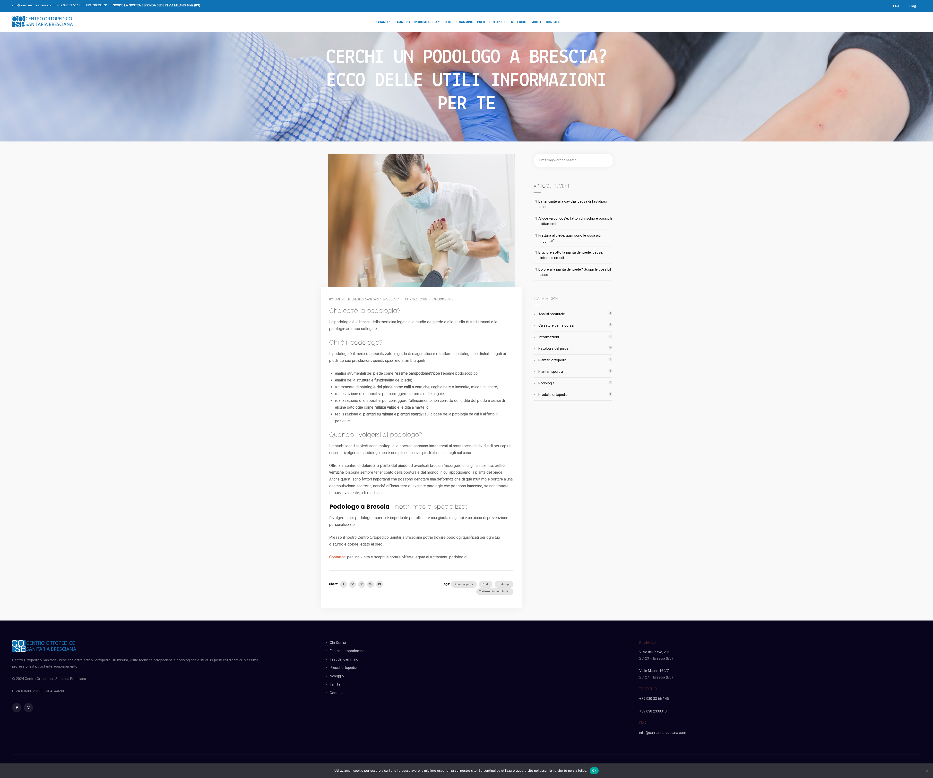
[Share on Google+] (370, 584)
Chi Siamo (338, 642)
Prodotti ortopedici (553, 394)
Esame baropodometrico (350, 651)
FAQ (896, 6)
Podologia (546, 383)
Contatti (336, 693)
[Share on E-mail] (379, 584)
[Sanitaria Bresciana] (42, 20)
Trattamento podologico (494, 591)
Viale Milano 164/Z (654, 671)
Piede (486, 584)
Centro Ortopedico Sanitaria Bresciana (367, 299)
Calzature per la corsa (556, 325)
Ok (594, 770)
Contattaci (337, 557)
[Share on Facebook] (343, 584)
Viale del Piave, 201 (654, 652)
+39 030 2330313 (653, 711)
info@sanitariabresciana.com (32, 5)
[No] (926, 770)
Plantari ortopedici (552, 360)
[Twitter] (352, 584)
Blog (912, 6)
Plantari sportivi (550, 371)
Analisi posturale (551, 314)
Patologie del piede (553, 348)
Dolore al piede (464, 584)
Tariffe (335, 684)
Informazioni (442, 299)
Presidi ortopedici (343, 667)
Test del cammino (344, 659)
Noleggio (337, 676)
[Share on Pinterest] (361, 584)
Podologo (504, 584)
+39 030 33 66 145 (654, 698)
